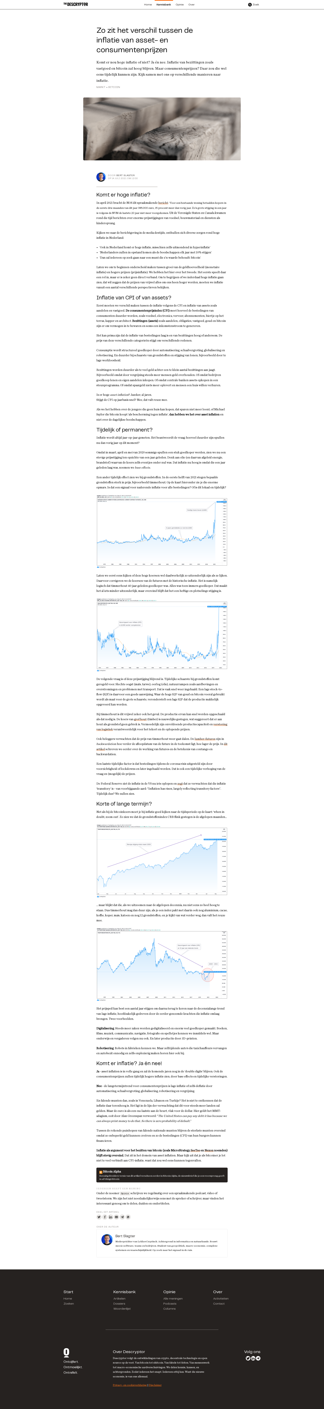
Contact (219, 1303)
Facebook (104, 1217)
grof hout (140, 719)
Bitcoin (114, 87)
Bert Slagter (125, 175)
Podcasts (169, 1303)
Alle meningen (173, 1298)
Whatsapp (128, 1217)
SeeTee (195, 1150)
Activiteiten (221, 1298)
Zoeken (69, 1303)
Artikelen (119, 1298)
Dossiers (119, 1303)
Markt (100, 87)
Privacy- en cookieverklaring (130, 1385)
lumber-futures (205, 738)
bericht (163, 202)
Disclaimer (155, 1385)
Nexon (209, 1150)
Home (68, 1298)
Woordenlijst (122, 1308)
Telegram (122, 1217)
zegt (180, 783)
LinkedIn (110, 1217)
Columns (169, 1308)
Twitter (99, 1217)
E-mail (116, 1217)
